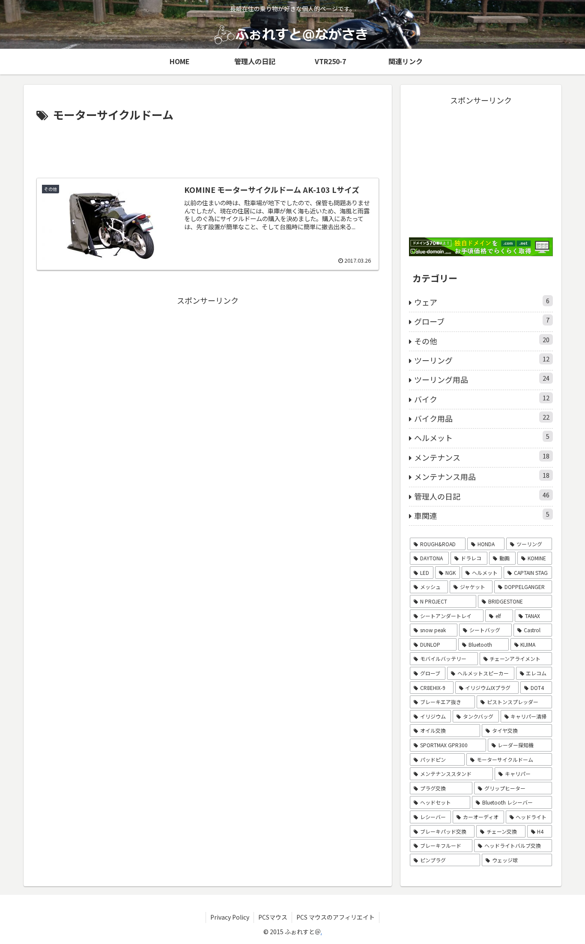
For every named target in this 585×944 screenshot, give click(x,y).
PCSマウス (272, 917)
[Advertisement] (207, 148)
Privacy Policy (229, 917)
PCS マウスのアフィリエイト (335, 917)
